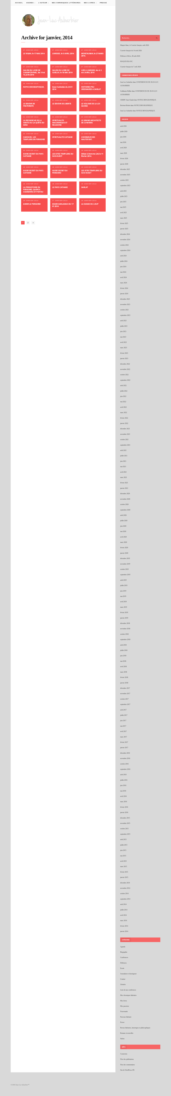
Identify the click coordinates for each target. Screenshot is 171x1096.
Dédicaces (123, 963)
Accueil (19, 2)
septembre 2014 (125, 899)
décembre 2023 (125, 299)
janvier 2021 (124, 488)
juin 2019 (123, 591)
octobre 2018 (124, 634)
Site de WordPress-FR (127, 1070)
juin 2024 (123, 267)
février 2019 (124, 612)
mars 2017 (123, 737)
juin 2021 (123, 461)
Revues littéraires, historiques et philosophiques (135, 1028)
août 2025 (123, 191)
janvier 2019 (124, 618)
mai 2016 (123, 791)
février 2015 (124, 872)
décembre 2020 (125, 493)
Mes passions (124, 1006)
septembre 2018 (125, 639)
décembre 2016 (125, 753)
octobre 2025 (124, 180)
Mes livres (88, 2)
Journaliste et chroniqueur (128, 974)
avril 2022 (123, 407)
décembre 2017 (125, 688)
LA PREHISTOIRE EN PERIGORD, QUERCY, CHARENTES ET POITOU (33, 189)
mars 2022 (123, 412)
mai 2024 (123, 272)
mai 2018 (123, 661)
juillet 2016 (123, 780)
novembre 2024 (125, 239)
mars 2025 (123, 218)
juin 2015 (123, 850)
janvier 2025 (124, 229)
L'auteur (122, 979)
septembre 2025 (125, 185)
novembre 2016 (125, 758)
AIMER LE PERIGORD (31, 204)
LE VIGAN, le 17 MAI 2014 (33, 53)
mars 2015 (123, 866)
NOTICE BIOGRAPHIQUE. (33, 87)
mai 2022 (123, 402)
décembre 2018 (125, 623)
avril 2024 (123, 277)
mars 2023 (123, 348)
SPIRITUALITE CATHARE (62, 137)
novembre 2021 (125, 434)
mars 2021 (123, 477)
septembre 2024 (125, 250)
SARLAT (84, 187)
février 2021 (124, 483)
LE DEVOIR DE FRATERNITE (29, 104)
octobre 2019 (124, 569)
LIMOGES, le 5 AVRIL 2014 (63, 53)
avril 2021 (123, 472)
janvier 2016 (124, 812)
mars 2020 (123, 542)
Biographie (123, 952)
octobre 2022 (124, 375)
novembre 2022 (125, 369)
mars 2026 (123, 153)
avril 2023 (123, 342)
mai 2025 (123, 207)
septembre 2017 (125, 704)
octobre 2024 (124, 245)
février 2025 (124, 223)
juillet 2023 (123, 326)
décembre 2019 (125, 558)
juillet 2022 (123, 391)
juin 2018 (123, 656)
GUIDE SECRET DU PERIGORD (60, 171)
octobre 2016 (124, 764)
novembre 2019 (125, 564)
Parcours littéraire (125, 1017)
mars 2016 (123, 802)
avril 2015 (123, 861)
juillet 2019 (123, 585)
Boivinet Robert (125, 105)
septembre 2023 (125, 315)
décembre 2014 (125, 883)
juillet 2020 (123, 521)
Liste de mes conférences (128, 990)
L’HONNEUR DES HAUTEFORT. (88, 138)
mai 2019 (123, 596)
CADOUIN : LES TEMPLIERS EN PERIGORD (34, 138)
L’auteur (42, 2)
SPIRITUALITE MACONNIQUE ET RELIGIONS (59, 122)
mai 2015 (123, 856)
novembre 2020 (125, 499)
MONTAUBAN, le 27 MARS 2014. (92, 54)
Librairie (123, 984)
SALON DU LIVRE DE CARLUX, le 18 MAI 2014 (62, 71)
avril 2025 (123, 212)
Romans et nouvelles (126, 1033)
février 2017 (124, 742)
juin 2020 (123, 526)
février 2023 (124, 353)
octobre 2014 (124, 893)
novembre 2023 (125, 304)
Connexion (123, 1054)
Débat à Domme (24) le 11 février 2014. (92, 154)
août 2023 (123, 321)
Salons (122, 1039)
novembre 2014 (125, 888)
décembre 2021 (125, 429)
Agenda (29, 2)
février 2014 (124, 926)
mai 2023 (123, 337)
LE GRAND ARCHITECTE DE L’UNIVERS (91, 121)
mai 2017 (123, 726)
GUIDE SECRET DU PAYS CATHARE (33, 154)
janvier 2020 (124, 553)
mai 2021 (123, 466)
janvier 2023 (124, 358)
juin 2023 (123, 331)
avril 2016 (123, 796)
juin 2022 (123, 396)
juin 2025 (123, 202)
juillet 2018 (123, 650)
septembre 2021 (125, 445)
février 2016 (124, 807)
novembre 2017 (125, 693)
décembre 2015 (125, 818)
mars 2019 (123, 607)
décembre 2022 (125, 364)
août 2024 (123, 256)
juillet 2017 (123, 715)
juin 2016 (123, 785)
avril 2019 (123, 602)
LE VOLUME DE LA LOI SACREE (90, 104)
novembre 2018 (125, 629)
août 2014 (123, 904)
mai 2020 (123, 531)
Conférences (124, 957)
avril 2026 (123, 148)
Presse (103, 2)
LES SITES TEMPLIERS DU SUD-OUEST (62, 154)
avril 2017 (123, 731)
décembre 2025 (125, 169)
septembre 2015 (125, 834)
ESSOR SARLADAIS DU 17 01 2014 (62, 205)
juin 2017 (123, 720)
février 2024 (124, 288)
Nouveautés (124, 1011)
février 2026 (124, 158)
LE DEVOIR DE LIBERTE (61, 103)
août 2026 (123, 126)
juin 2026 (123, 137)
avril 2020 (123, 537)
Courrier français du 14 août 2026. (131, 50)
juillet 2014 (123, 910)
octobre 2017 (124, 699)
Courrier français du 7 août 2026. (130, 67)
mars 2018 (123, 672)
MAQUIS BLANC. (126, 61)
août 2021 (123, 450)
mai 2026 (123, 142)
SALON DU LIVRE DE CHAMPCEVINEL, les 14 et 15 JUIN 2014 (34, 72)
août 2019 (123, 580)
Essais (122, 968)
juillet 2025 (123, 196)
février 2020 (124, 548)
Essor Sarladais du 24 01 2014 (62, 88)
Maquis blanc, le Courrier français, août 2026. (134, 45)
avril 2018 (123, 666)
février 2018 (124, 677)
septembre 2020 (125, 510)
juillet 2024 (123, 261)
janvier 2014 (124, 931)
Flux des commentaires (127, 1065)
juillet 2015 (123, 845)
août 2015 (123, 839)
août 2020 (123, 515)
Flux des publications (127, 1059)
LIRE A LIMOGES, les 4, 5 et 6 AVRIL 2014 (91, 71)
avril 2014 (123, 915)
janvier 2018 (124, 683)
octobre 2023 (124, 310)
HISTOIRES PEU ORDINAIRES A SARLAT (91, 88)
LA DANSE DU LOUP (89, 204)
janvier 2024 (124, 294)
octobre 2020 (124, 504)
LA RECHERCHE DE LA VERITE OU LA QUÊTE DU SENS (33, 122)
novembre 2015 (125, 823)
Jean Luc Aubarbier (126, 82)
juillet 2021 (123, 456)
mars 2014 (123, 920)
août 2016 (123, 775)
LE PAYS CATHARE (60, 187)
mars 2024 (123, 283)
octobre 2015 (124, 829)
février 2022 (124, 418)
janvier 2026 (124, 164)
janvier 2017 (124, 748)
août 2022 (123, 385)
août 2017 (123, 710)
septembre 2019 (125, 575)
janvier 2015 (124, 877)
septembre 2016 (125, 769)
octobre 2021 (124, 439)
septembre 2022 (125, 380)
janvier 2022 (124, 423)
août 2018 (123, 645)
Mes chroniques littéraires (66, 2)
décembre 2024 (125, 234)
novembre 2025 (125, 175)
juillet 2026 (123, 131)
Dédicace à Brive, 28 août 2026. (130, 56)
